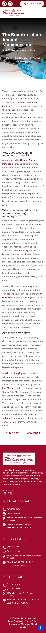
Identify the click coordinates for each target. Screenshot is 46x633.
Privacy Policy (31, 621)
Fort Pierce (8, 388)
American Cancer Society (15, 250)
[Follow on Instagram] (4, 3)
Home (9, 57)
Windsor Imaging (13, 373)
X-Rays (31, 50)
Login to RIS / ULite (32, 3)
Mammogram (20, 50)
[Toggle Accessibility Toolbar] (40, 627)
